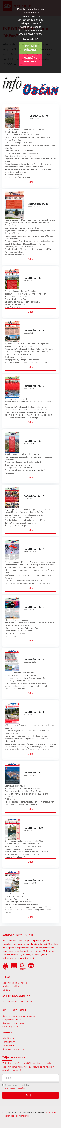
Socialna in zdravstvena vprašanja (18, 1016)
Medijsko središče (10, 986)
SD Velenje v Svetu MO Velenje (17, 1001)
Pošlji (28, 1095)
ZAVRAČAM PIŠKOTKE (30, 60)
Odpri (30, 182)
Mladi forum (8, 1038)
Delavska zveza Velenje (13, 1049)
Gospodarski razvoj (11, 1019)
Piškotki (25, 1115)
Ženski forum (8, 1041)
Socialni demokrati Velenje (14, 982)
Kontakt (6, 989)
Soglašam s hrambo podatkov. (16, 1085)
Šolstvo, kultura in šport (13, 1022)
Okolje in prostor (10, 1026)
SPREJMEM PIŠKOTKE (30, 48)
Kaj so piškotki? (30, 39)
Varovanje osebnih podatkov (14, 1088)
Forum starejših (9, 1045)
